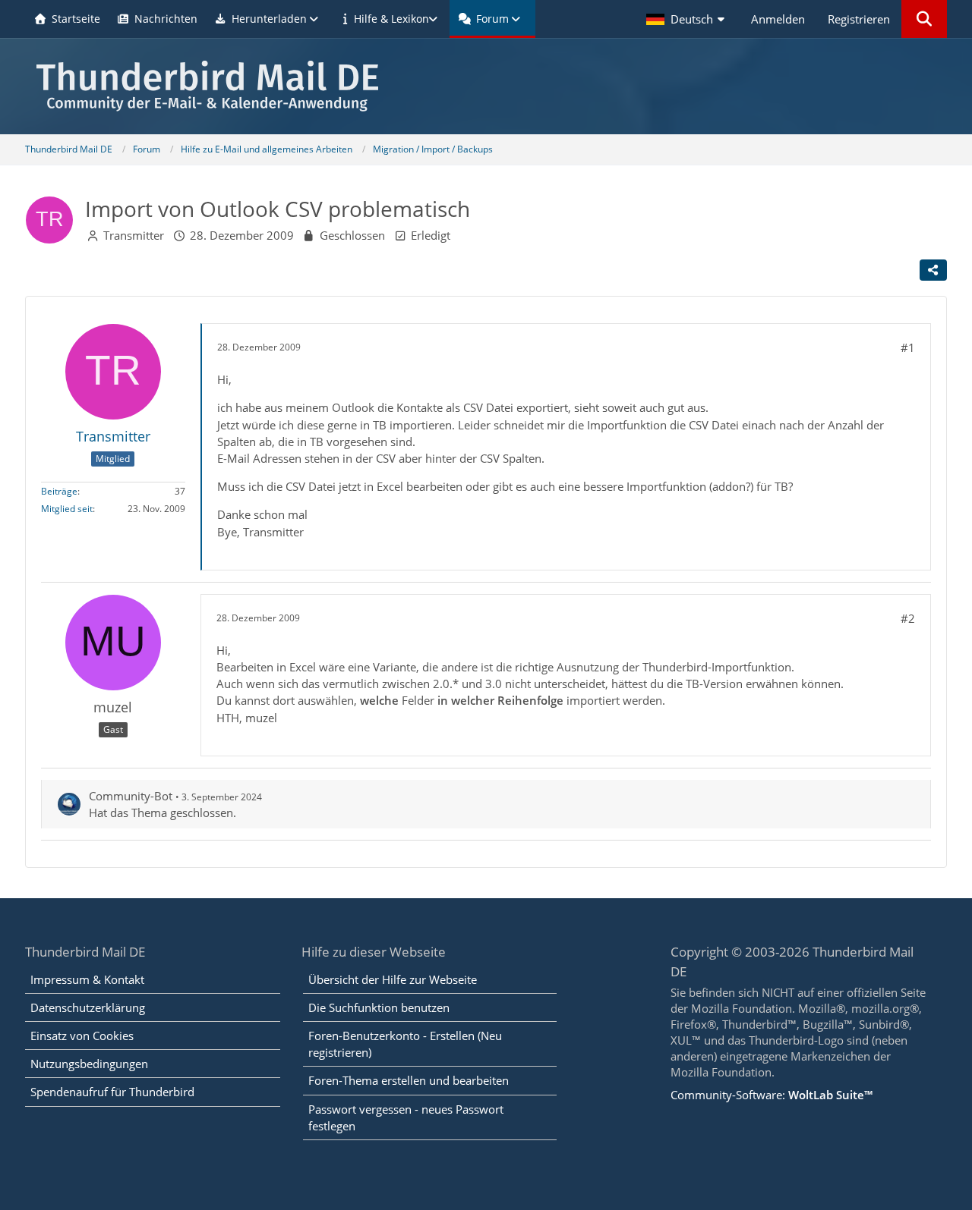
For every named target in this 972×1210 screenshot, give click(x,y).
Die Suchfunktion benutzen (379, 1007)
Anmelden (778, 19)
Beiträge (59, 491)
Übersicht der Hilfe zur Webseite (392, 979)
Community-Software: (772, 1094)
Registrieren (859, 19)
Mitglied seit (67, 508)
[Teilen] (933, 270)
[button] (687, 19)
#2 (908, 618)
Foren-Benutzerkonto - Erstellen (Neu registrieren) (405, 1044)
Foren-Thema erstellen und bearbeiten (408, 1080)
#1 (908, 347)
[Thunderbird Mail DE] (486, 86)
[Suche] (924, 19)
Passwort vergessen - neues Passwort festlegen (405, 1117)
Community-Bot (130, 795)
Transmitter (133, 235)
